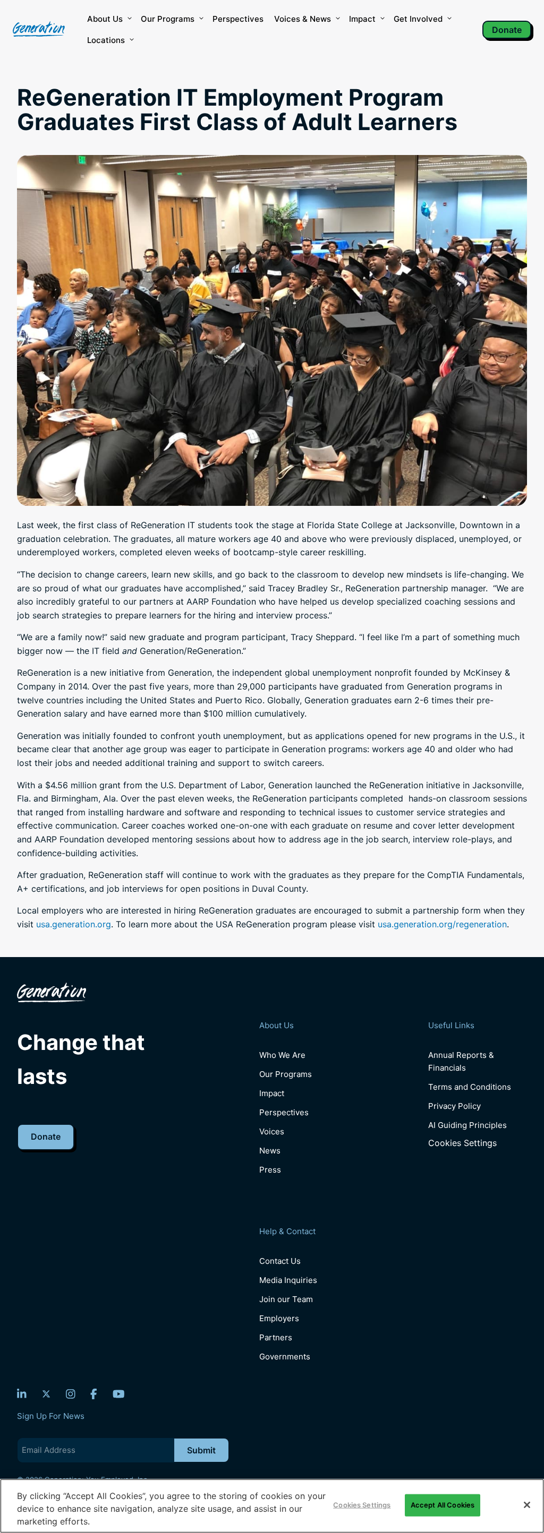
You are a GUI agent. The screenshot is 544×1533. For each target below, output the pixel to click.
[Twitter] (46, 1394)
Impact (362, 19)
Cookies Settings (462, 1143)
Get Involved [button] (418, 19)
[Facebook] (93, 1394)
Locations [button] (106, 40)
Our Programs (285, 1074)
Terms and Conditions (469, 1087)
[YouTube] (119, 1394)
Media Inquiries (288, 1280)
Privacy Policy (454, 1106)
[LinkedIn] (22, 1394)
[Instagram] (70, 1394)
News (269, 1151)
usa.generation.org (73, 924)
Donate (507, 29)
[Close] (527, 1505)
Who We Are (282, 1055)
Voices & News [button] (302, 19)
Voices (271, 1131)
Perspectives (238, 19)
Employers (279, 1318)
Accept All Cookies (442, 1505)
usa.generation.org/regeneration (442, 924)
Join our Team (286, 1299)
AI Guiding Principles (467, 1125)
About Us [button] (105, 19)
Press (270, 1170)
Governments (284, 1356)
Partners (275, 1337)
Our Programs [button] (167, 19)
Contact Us (280, 1261)
